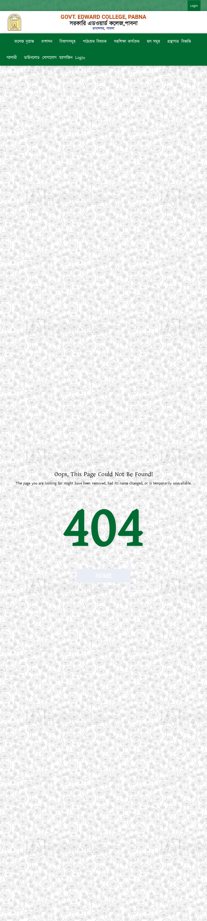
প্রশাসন (46, 41)
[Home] (9, 41)
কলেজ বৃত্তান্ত (24, 41)
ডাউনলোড (32, 58)
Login (194, 5)
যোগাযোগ (49, 58)
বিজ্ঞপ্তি (186, 41)
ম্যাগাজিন (66, 58)
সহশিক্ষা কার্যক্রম (127, 41)
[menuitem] (189, 5)
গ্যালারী (11, 58)
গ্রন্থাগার (173, 41)
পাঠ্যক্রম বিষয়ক (95, 41)
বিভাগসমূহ (67, 41)
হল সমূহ (153, 41)
